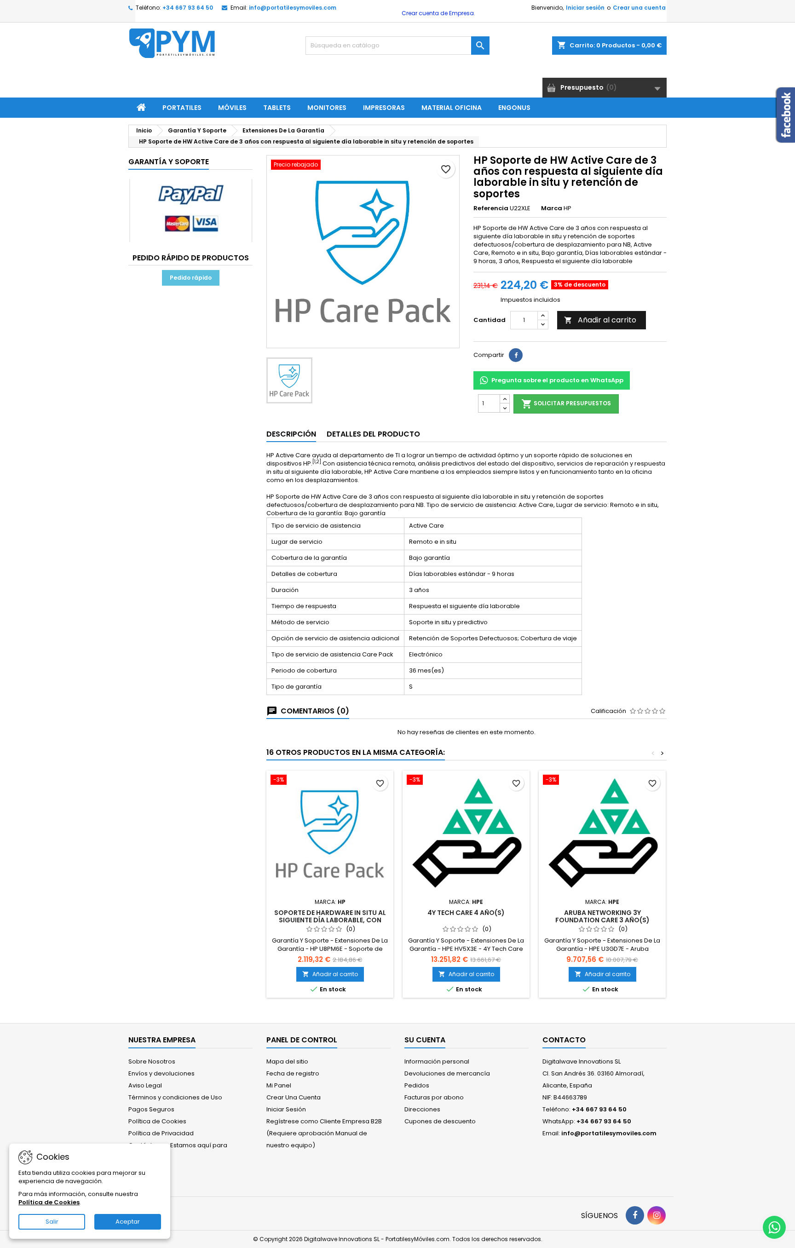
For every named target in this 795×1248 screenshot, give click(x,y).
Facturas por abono (434, 1097)
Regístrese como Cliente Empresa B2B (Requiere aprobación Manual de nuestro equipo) (324, 1133)
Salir (52, 1221)
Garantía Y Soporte (168, 161)
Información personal (436, 1061)
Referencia (490, 208)
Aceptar (127, 1221)
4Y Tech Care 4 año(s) (466, 912)
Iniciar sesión (585, 8)
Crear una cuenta (639, 8)
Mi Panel (278, 1085)
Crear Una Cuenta (293, 1097)
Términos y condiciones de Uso (175, 1097)
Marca (551, 208)
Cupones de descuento (440, 1121)
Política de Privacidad (161, 1133)
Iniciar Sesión (286, 1109)
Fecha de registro (292, 1073)
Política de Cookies (157, 1121)
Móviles (232, 107)
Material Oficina (451, 107)
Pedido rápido (191, 278)
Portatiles (182, 107)
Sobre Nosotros (151, 1061)
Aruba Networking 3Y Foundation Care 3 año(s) (602, 916)
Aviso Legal (145, 1085)
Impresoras (384, 107)
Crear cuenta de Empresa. (437, 13)
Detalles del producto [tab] (373, 434)
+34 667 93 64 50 (187, 8)
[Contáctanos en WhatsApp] (774, 1227)
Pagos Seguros (151, 1109)
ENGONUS (514, 107)
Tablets (277, 107)
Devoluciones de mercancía (447, 1073)
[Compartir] (516, 355)
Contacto (564, 1040)
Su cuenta (424, 1040)
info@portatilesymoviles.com (292, 8)
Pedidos (416, 1085)
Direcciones (422, 1109)
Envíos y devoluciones (161, 1073)
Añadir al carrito (600, 320)
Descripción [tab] (291, 434)
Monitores (326, 107)
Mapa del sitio (287, 1061)
